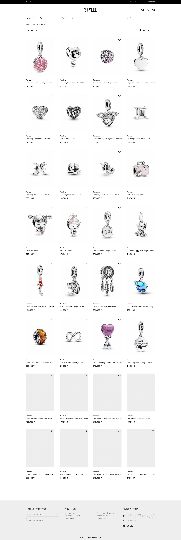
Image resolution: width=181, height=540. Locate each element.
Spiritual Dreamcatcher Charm (104, 307)
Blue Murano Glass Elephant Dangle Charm (141, 307)
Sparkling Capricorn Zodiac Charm (106, 195)
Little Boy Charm (66, 251)
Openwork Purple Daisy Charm (105, 83)
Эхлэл (28, 24)
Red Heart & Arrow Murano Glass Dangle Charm (107, 474)
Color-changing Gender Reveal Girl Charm (107, 363)
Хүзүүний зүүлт (46, 18)
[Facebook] (124, 526)
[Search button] (127, 18)
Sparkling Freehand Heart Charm (38, 139)
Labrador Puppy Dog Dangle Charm (140, 251)
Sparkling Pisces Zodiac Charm (37, 195)
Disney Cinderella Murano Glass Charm (141, 474)
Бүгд (28, 18)
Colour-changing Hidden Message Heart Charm (40, 474)
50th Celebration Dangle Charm (72, 307)
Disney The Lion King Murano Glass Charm (40, 363)
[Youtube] (131, 526)
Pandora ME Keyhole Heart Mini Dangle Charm (74, 474)
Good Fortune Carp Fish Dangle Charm (40, 307)
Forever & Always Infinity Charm (72, 363)
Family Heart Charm (67, 139)
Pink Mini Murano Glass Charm (138, 419)
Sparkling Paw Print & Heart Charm (73, 83)
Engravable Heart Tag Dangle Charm (141, 83)
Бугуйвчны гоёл (77, 18)
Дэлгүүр (35, 24)
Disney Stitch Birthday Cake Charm (39, 419)
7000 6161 (150, 2)
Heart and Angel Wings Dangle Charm (107, 139)
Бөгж (57, 18)
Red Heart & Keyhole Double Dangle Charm (107, 419)
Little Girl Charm (32, 251)
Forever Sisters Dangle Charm (104, 251)
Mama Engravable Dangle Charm (139, 363)
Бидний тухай (30, 2)
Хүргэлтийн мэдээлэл (136, 2)
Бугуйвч (65, 18)
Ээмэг (35, 18)
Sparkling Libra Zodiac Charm (71, 195)
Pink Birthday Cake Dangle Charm (39, 83)
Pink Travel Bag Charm (135, 195)
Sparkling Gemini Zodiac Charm (139, 139)
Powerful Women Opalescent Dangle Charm (74, 419)
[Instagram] (128, 526)
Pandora (29, 80)
